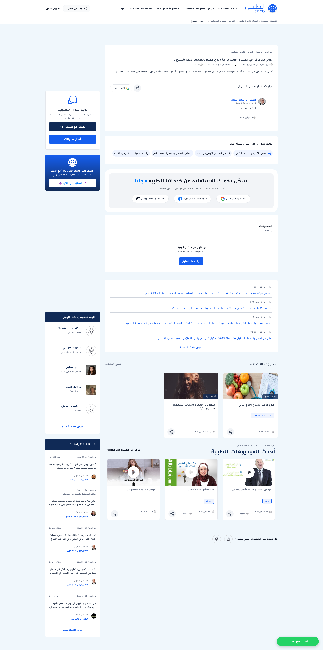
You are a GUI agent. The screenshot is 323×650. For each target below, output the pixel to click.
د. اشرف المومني (71, 406)
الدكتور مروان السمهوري (77, 550)
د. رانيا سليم (73, 367)
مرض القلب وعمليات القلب (250, 153)
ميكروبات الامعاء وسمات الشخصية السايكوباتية (193, 406)
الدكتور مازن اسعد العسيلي (76, 516)
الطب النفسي (74, 332)
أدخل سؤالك (72, 139)
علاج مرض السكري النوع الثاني (256, 405)
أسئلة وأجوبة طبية (248, 20)
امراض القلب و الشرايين (222, 20)
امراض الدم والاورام (71, 352)
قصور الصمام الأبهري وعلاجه (213, 153)
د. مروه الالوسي (72, 348)
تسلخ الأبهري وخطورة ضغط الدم (172, 153)
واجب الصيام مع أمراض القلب (131, 153)
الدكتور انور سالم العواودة (242, 100)
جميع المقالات (113, 364)
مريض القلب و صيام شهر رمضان (252, 490)
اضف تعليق (189, 261)
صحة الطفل (54, 457)
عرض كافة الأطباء (72, 427)
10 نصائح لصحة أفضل (200, 490)
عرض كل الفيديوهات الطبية (123, 449)
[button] (229, 8)
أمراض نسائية (55, 528)
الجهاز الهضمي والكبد (70, 371)
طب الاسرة (75, 391)
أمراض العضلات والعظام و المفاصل (79, 493)
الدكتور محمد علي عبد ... (77, 479)
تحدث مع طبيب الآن (72, 127)
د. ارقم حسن (73, 387)
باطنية (78, 410)
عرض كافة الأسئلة (191, 347)
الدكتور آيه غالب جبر (79, 618)
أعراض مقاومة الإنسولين (141, 490)
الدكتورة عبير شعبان (69, 328)
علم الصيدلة (54, 596)
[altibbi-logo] (261, 8)
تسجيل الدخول (53, 8)
